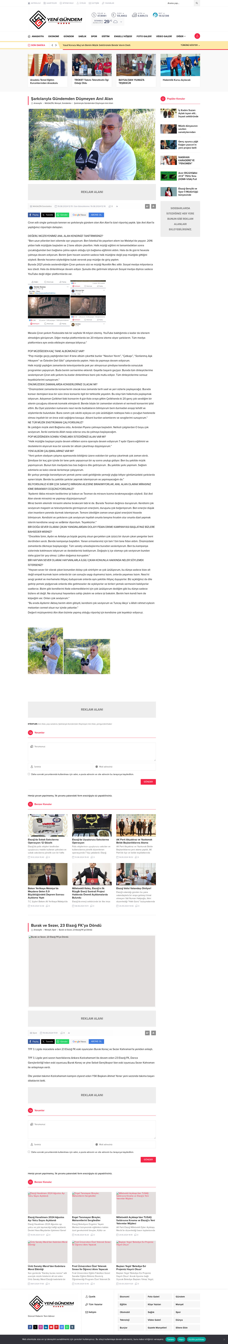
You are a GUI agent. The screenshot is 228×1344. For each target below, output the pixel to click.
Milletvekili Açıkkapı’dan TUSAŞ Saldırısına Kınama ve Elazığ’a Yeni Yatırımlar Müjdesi (135, 1220)
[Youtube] (51, 1327)
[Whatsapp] (67, 1327)
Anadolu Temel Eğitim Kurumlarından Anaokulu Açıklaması (44, 83)
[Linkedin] (46, 1327)
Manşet (58, 103)
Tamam (170, 1339)
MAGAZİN (49, 103)
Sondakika (66, 103)
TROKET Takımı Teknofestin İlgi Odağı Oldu (91, 81)
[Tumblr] (72, 1327)
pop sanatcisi (52, 724)
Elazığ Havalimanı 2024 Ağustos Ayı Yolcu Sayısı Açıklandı (46, 1219)
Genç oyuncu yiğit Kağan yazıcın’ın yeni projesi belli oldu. (188, 146)
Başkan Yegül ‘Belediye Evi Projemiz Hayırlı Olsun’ (131, 1268)
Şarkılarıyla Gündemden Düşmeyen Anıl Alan (77, 724)
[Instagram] (40, 1327)
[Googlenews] (62, 1327)
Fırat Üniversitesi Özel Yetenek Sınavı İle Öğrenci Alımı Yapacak (90, 1268)
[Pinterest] (56, 1327)
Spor (54, 930)
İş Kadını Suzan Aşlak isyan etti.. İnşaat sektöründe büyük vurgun (188, 115)
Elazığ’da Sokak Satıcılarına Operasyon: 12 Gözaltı (43, 841)
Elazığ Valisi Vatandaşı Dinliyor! (133, 888)
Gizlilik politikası (196, 1339)
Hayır (181, 1339)
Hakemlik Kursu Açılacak (176, 80)
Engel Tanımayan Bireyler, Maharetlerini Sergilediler (86, 1219)
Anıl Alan (42, 724)
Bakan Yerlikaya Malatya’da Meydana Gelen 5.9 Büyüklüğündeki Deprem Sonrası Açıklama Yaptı (46, 893)
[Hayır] (224, 1339)
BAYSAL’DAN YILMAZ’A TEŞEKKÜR (131, 81)
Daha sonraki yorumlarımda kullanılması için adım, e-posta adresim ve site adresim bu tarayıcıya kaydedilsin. (82, 774)
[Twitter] (35, 1327)
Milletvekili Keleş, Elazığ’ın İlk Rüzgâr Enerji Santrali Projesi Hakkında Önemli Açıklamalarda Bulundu (90, 893)
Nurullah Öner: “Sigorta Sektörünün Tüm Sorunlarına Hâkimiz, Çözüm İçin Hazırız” (105, 45)
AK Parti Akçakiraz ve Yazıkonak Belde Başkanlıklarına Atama (134, 841)
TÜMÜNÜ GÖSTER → (190, 45)
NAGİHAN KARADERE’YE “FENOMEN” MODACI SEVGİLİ (187, 162)
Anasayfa (38, 103)
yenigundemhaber (104, 724)
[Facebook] (30, 1327)
